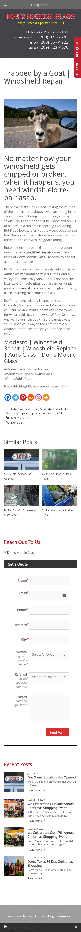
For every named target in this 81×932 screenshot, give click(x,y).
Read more (35, 790)
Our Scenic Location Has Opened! (52, 777)
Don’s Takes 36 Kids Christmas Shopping (50, 863)
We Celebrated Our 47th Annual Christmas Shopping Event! (51, 835)
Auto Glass (18, 409)
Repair (23, 413)
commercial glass (25, 288)
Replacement (37, 413)
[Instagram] (38, 395)
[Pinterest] (23, 395)
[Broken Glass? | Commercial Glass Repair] (21, 495)
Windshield (55, 413)
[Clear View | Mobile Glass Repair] (59, 459)
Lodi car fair (54, 324)
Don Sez (16, 422)
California (32, 409)
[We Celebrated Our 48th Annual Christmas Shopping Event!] (14, 808)
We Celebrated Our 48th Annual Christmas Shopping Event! (51, 806)
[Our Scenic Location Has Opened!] (21, 459)
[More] (46, 395)
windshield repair (38, 252)
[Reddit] (30, 395)
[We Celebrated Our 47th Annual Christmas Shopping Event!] (14, 837)
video (42, 207)
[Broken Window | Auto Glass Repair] (59, 495)
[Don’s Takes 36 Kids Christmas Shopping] (14, 866)
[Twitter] (15, 395)
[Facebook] (7, 395)
